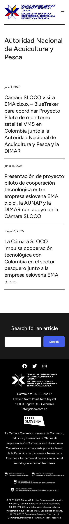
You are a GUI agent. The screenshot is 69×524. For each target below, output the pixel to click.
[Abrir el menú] (62, 12)
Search (54, 341)
